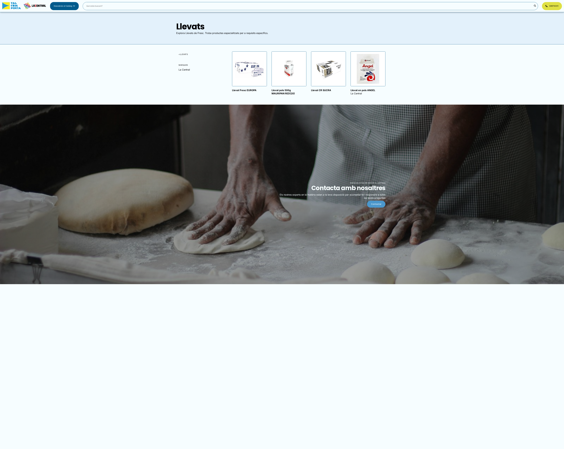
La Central (184, 69)
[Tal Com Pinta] (24, 6)
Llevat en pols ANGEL (363, 90)
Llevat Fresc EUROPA (244, 90)
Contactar (376, 204)
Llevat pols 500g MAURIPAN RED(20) (283, 92)
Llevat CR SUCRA (321, 90)
